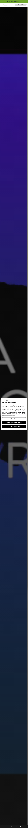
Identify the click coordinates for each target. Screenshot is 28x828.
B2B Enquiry (21, 4)
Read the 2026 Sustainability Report (14, 1)
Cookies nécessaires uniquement (14, 422)
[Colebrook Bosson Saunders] (4, 5)
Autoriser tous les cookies (14, 426)
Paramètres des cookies (14, 418)
